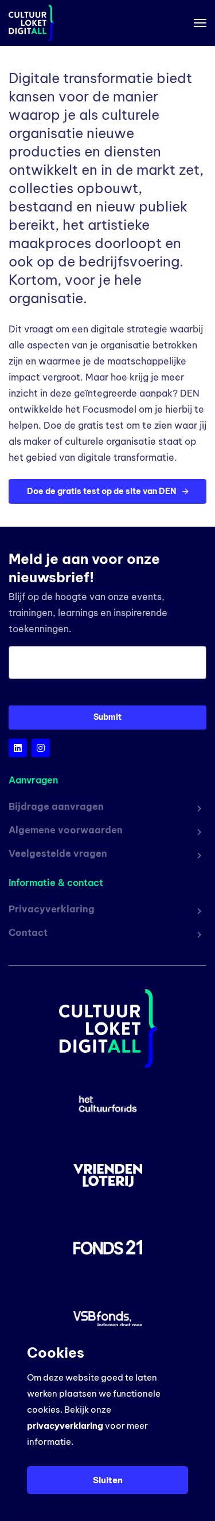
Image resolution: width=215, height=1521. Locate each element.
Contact (28, 932)
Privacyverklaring (52, 909)
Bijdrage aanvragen (56, 806)
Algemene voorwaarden (66, 830)
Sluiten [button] (108, 1480)
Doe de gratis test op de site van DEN (102, 491)
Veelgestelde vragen (58, 853)
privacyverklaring (65, 1425)
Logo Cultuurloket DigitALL (27, 23)
